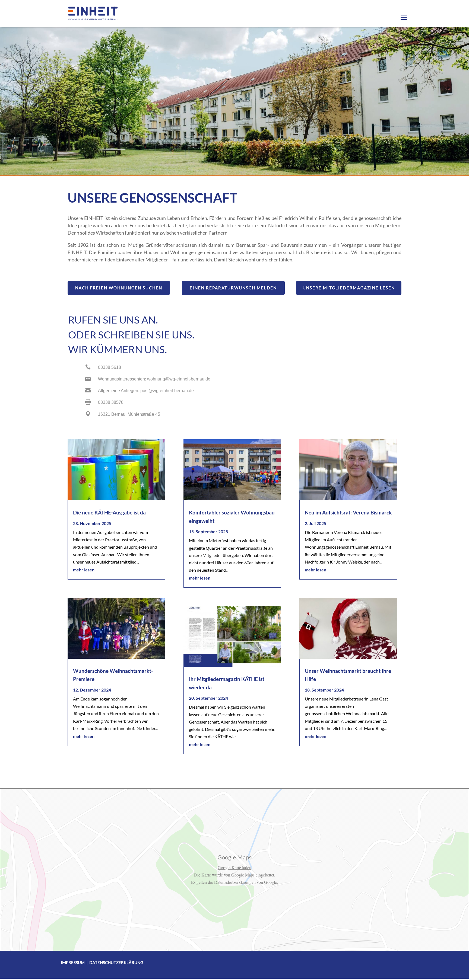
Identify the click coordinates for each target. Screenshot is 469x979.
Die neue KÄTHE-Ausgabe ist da (109, 512)
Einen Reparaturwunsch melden (233, 287)
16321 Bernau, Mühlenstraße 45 (129, 414)
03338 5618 (109, 367)
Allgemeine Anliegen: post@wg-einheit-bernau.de (146, 390)
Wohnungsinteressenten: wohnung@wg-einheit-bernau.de (154, 379)
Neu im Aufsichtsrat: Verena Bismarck (348, 512)
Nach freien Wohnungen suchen (118, 287)
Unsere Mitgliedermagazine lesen (349, 287)
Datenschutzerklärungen (235, 882)
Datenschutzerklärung (116, 962)
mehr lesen (83, 569)
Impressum (73, 962)
